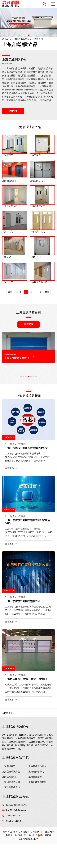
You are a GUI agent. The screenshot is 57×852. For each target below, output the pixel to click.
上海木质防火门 (37, 206)
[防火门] (42, 144)
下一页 (38, 292)
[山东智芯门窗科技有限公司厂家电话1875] (28, 494)
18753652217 (13, 815)
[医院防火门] (42, 169)
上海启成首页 (8, 766)
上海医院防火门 (37, 181)
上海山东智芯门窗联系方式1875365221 (27, 448)
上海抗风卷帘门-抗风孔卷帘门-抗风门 (26, 679)
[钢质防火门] (14, 169)
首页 (7, 39)
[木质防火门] (42, 195)
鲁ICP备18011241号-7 (26, 835)
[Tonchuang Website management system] (10, 4)
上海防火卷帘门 (36, 772)
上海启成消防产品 (20, 39)
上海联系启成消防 (11, 787)
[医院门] (14, 144)
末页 (47, 292)
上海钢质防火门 (10, 181)
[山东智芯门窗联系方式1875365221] (28, 419)
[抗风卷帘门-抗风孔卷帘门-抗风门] (28, 650)
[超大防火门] (14, 195)
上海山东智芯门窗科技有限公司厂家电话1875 (27, 522)
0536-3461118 (13, 821)
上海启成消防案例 (37, 782)
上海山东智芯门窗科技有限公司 (22, 601)
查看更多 (13, 111)
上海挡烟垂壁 (35, 777)
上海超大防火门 (10, 206)
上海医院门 (7, 155)
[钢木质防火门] (42, 271)
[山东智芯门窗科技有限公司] (28, 572)
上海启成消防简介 (37, 766)
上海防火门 (37, 39)
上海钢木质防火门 (38, 282)
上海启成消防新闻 (11, 782)
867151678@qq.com (16, 810)
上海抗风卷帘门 (10, 777)
